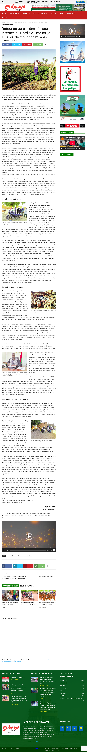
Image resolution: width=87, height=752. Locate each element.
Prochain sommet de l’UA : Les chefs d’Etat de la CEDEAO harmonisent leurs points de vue (14, 578)
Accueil (3, 22)
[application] (29, 536)
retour (29, 555)
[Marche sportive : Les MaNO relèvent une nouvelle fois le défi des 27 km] (34, 679)
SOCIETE (10, 24)
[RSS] (79, 2)
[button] (83, 15)
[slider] (28, 550)
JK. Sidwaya (7, 40)
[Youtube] (84, 2)
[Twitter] (82, 2)
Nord (25, 555)
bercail (8, 555)
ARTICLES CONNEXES (10, 586)
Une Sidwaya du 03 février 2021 (47, 576)
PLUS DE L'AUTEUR (26, 586)
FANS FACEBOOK (66, 154)
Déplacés (14, 555)
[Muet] (51, 550)
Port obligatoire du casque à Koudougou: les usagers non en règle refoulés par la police (28, 604)
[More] (45, 44)
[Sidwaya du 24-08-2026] (5, 679)
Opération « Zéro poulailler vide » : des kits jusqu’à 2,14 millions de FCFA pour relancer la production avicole (48, 692)
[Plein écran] (54, 550)
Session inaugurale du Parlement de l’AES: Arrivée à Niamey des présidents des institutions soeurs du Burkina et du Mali (48, 705)
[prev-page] (3, 611)
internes (20, 555)
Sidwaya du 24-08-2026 (18, 677)
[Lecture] (4, 550)
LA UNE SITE (9, 22)
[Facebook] (77, 2)
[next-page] (6, 611)
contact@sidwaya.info (39, 742)
